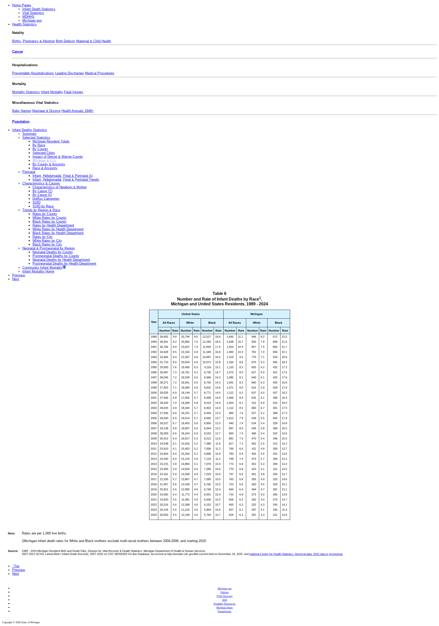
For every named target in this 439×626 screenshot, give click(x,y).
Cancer (17, 51)
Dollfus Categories (46, 199)
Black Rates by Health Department (58, 233)
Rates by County (45, 214)
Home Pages (21, 5)
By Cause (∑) (42, 191)
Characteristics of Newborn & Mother (60, 187)
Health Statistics (24, 24)
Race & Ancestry (45, 168)
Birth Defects (65, 41)
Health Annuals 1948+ (77, 111)
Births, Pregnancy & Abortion (33, 41)
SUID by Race (43, 206)
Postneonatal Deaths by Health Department (64, 263)
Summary (29, 134)
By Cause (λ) (42, 195)
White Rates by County (50, 218)
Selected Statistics (36, 137)
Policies (225, 592)
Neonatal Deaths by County (53, 252)
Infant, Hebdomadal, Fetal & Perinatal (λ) (63, 176)
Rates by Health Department (53, 225)
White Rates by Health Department (58, 229)
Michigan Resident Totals (51, 141)
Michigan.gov (32, 20)
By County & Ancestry (49, 164)
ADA (224, 600)
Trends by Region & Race (41, 210)
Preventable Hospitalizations (33, 73)
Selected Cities (44, 153)
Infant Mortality (52, 92)
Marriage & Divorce (46, 111)
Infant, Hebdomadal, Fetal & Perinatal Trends (66, 179)
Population (20, 121)
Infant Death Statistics (38, 9)
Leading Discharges (69, 73)
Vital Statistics (33, 13)
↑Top (15, 566)
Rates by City (43, 237)
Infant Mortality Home (38, 271)
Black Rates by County (50, 221)
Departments (224, 611)
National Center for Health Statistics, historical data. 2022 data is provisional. (296, 554)
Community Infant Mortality (42, 267)
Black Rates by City (47, 244)
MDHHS (28, 17)
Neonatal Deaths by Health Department (61, 260)
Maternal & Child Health (93, 41)
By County (40, 149)
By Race (39, 145)
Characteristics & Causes (41, 183)
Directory (225, 596)
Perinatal (28, 172)
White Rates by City (47, 241)
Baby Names (21, 111)
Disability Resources (225, 604)
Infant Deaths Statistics (29, 130)
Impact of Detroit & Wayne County (58, 157)
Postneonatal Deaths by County (56, 256)
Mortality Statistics (26, 92)
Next (15, 279)
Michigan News (224, 607)
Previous (18, 275)
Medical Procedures (99, 73)
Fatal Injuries (73, 92)
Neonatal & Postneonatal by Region (48, 248)
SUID (36, 202)
